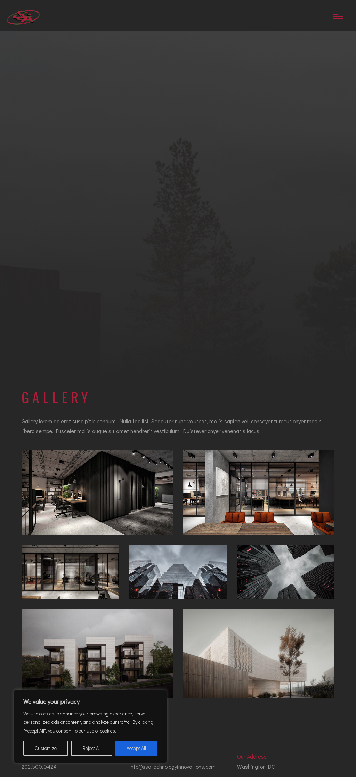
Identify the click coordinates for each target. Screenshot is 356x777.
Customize (46, 748)
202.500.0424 (39, 766)
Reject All (92, 748)
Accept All (136, 748)
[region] (90, 726)
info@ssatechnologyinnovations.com (172, 766)
